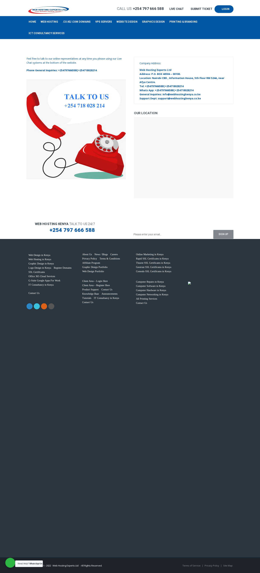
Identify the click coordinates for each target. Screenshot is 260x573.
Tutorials (86, 298)
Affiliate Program (91, 263)
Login (225, 9)
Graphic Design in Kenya (41, 263)
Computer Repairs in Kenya (150, 281)
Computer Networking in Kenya (152, 294)
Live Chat (176, 9)
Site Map (228, 565)
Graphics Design (153, 21)
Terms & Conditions (110, 258)
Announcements (109, 294)
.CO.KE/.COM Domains (77, 21)
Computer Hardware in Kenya (151, 290)
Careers (114, 254)
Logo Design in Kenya (39, 268)
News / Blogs (101, 254)
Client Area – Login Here (95, 281)
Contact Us (33, 293)
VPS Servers (103, 21)
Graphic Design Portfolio (95, 267)
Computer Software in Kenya (150, 286)
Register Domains (62, 268)
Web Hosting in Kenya (39, 259)
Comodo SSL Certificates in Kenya (153, 271)
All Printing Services (146, 298)
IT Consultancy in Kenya (41, 284)
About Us (87, 254)
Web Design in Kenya (39, 255)
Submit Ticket (201, 9)
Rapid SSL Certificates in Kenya (152, 258)
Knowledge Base (90, 294)
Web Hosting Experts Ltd (66, 565)
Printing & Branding (183, 21)
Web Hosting (49, 21)
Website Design (127, 21)
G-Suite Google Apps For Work (44, 280)
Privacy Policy (89, 258)
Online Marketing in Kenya (149, 254)
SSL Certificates (36, 272)
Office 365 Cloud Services (41, 276)
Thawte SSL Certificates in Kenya (153, 263)
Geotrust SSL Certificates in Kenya (153, 267)
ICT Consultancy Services (47, 33)
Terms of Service (192, 565)
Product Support (90, 289)
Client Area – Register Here (96, 285)
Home (32, 21)
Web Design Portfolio (93, 271)
